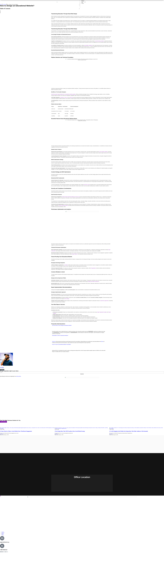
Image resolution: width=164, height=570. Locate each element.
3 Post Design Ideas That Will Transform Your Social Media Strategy (70, 431)
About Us (3, 532)
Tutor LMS (66, 97)
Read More (2, 369)
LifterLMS (71, 97)
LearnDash (62, 97)
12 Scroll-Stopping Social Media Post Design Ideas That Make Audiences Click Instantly (128, 431)
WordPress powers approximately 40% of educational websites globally (63, 94)
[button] (82, 10)
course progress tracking (103, 151)
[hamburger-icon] (85, 2)
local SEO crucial (86, 184)
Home (1, 4)
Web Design (4, 4)
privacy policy (18, 376)
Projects (3, 533)
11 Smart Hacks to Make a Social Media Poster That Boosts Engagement (16, 431)
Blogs (2, 534)
